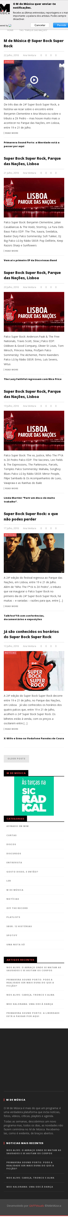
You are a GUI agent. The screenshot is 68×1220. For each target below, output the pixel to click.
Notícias (10, 534)
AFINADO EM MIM (17, 826)
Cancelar (40, 25)
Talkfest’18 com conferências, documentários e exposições (24, 617)
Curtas (11, 835)
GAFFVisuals (36, 1205)
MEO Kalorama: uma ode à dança (29, 1004)
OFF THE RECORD (17, 908)
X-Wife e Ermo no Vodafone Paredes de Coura (34, 738)
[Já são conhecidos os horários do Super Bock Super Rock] (34, 671)
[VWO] (12, 25)
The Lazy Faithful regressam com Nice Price (33, 379)
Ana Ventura (29, 55)
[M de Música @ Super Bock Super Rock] (34, 80)
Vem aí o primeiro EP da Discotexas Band (30, 260)
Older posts (16, 758)
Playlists (13, 917)
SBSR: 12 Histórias (19, 926)
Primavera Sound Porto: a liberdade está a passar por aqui (33, 1015)
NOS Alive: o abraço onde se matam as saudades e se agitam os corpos (33, 969)
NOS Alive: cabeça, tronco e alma (30, 994)
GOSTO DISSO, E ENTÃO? (22, 871)
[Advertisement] (34, 1059)
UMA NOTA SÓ (15, 944)
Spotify (11, 935)
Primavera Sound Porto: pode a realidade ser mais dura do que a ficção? (30, 982)
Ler (8, 880)
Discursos (13, 853)
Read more (11, 133)
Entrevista (14, 862)
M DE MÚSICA (14, 889)
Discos (9, 61)
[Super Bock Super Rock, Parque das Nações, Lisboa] (34, 197)
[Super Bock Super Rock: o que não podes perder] (34, 553)
